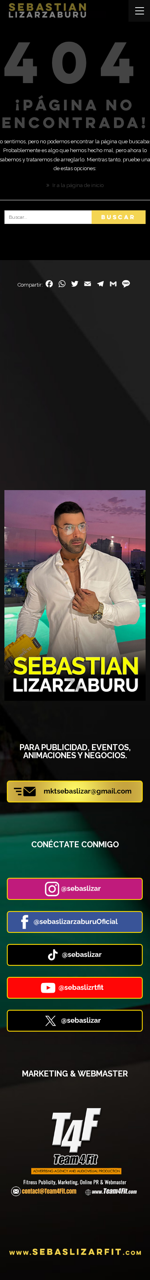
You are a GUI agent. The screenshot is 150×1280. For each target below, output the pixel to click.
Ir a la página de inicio (77, 185)
